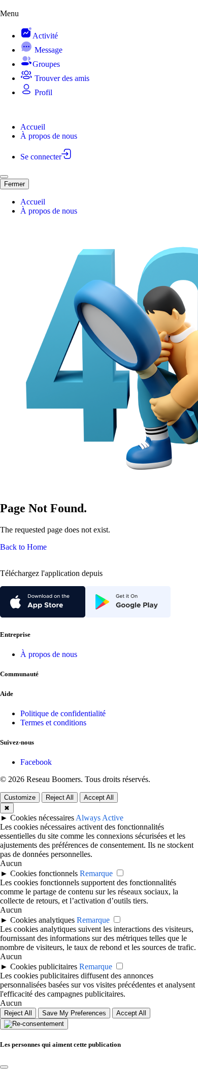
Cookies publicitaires (43, 966)
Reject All (60, 797)
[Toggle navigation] (4, 176)
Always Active (99, 817)
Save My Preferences (74, 1013)
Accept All (99, 797)
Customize (20, 797)
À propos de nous (48, 654)
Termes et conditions (53, 722)
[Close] (4, 1066)
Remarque (96, 873)
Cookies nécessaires (42, 817)
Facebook (36, 762)
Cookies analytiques (42, 920)
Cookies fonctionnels (44, 873)
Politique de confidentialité (63, 713)
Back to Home (23, 547)
